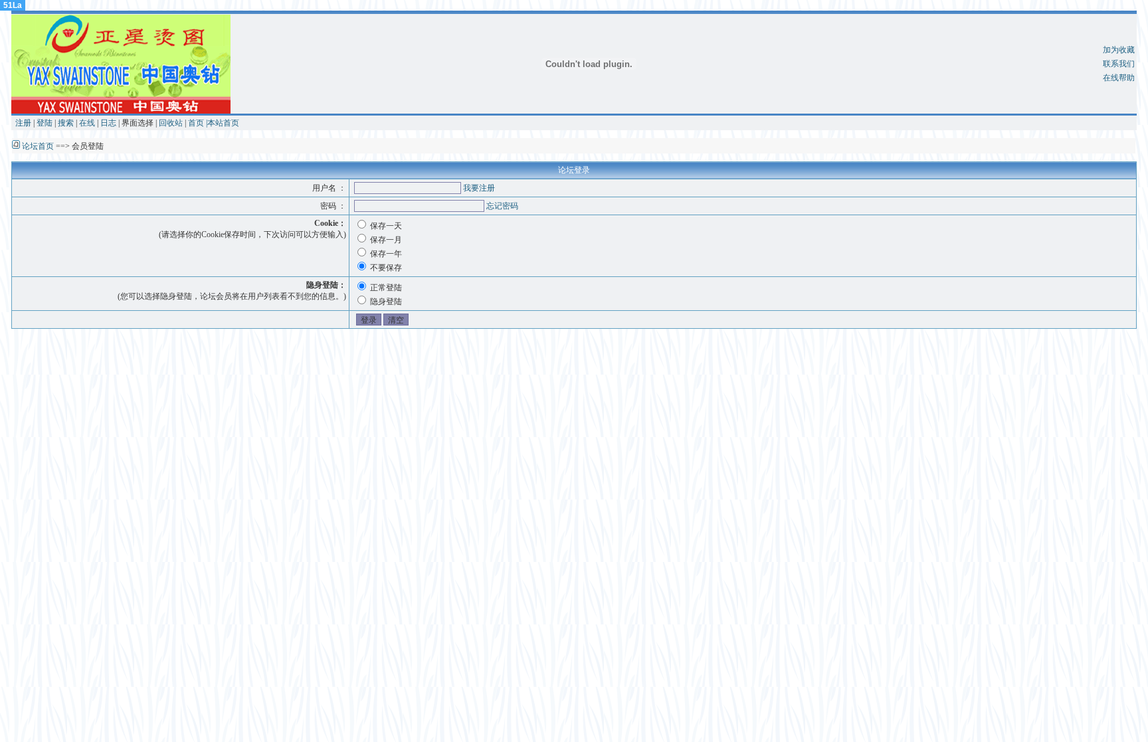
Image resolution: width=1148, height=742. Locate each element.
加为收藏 (1119, 49)
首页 (196, 123)
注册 (23, 123)
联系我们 (1119, 63)
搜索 (66, 123)
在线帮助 (1119, 77)
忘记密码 (502, 206)
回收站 (171, 123)
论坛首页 (38, 146)
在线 (87, 123)
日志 (108, 123)
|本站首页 (222, 123)
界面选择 (137, 123)
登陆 (44, 123)
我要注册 (479, 188)
